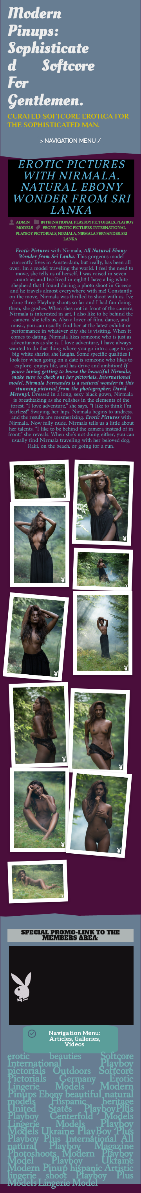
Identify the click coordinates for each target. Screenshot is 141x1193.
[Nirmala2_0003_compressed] (39, 544)
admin (23, 222)
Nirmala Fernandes (99, 233)
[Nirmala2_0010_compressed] (102, 570)
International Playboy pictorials (78, 222)
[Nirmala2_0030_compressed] (37, 882)
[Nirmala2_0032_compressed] (39, 809)
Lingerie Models (46, 1124)
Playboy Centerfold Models (70, 1116)
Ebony (49, 227)
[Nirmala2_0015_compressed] (40, 725)
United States (39, 1109)
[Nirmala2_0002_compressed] (39, 482)
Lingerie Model (68, 1182)
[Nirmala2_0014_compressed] (102, 633)
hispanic (86, 1168)
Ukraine (57, 1131)
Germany (77, 1078)
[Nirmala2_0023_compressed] (99, 813)
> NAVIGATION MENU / (70, 141)
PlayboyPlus (109, 1109)
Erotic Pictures (75, 227)
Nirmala (67, 233)
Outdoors (72, 1071)
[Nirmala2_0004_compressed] (103, 503)
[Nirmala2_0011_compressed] (36, 636)
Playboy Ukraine (92, 1160)
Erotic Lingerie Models (70, 1082)
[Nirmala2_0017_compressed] (99, 731)
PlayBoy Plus (105, 1131)
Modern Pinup (37, 1168)
